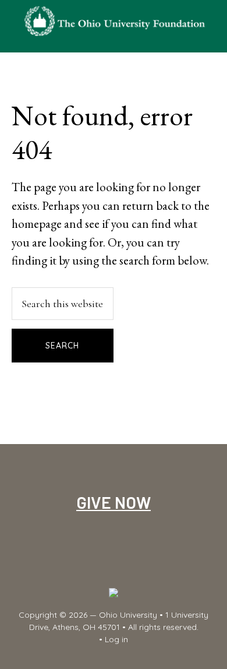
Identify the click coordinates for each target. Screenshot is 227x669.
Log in (116, 639)
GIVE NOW (113, 502)
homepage (37, 223)
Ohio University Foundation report (114, 20)
